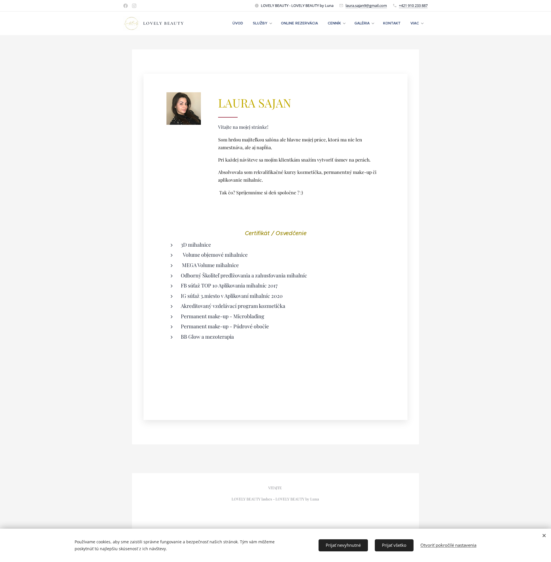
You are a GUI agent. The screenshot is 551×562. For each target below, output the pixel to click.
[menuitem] (238, 23)
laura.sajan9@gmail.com (366, 5)
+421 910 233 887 (413, 5)
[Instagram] (134, 6)
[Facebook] (125, 6)
